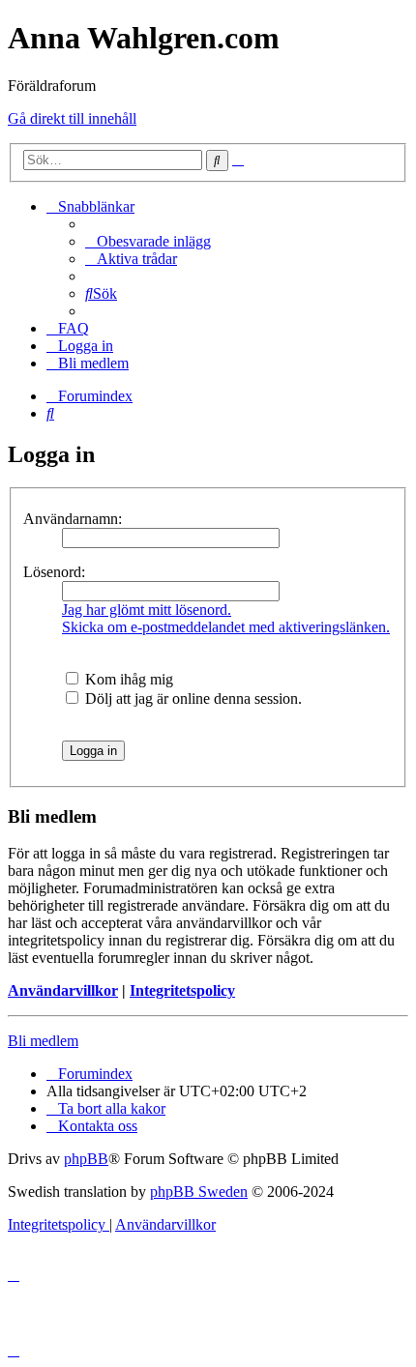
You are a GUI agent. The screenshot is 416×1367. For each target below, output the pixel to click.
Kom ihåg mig (127, 679)
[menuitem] (148, 241)
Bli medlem (43, 1041)
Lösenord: (54, 572)
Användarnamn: (72, 518)
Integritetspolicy (182, 990)
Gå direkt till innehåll (72, 118)
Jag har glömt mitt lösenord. (146, 609)
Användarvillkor (63, 990)
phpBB (86, 1158)
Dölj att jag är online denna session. (191, 698)
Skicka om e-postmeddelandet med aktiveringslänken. (226, 627)
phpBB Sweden (199, 1191)
